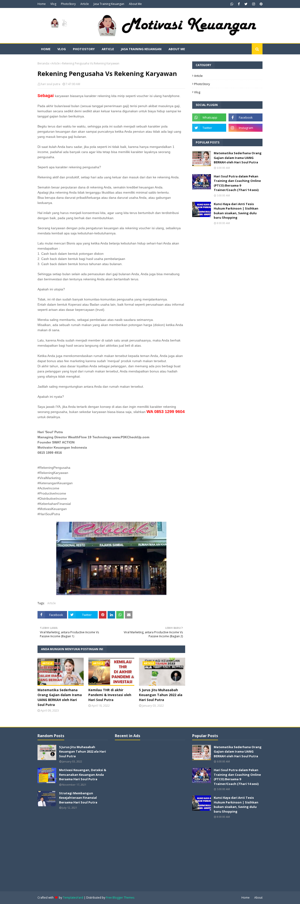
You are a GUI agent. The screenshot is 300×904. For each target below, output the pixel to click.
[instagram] (253, 4)
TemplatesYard (73, 898)
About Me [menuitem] (177, 49)
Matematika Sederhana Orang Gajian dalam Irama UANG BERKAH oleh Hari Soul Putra (60, 697)
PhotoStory (68, 4)
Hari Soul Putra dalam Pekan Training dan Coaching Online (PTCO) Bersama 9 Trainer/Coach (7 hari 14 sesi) (237, 183)
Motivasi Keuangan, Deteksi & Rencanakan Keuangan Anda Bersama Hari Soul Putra (82, 774)
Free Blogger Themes (120, 898)
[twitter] (246, 4)
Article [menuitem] (108, 49)
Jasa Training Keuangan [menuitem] (141, 49)
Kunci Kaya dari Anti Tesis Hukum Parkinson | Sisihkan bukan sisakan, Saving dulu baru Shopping (236, 211)
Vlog (53, 4)
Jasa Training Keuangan (109, 4)
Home (42, 4)
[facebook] (239, 4)
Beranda (43, 63)
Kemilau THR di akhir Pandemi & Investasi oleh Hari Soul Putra (109, 695)
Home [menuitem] (45, 49)
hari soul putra (50, 84)
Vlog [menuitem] (61, 49)
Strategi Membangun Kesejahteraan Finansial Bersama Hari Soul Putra (78, 797)
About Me (135, 4)
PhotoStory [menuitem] (84, 49)
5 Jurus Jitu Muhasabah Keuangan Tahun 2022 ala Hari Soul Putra (160, 695)
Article (84, 4)
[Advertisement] (150, 815)
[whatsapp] (231, 4)
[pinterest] (260, 4)
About (258, 898)
